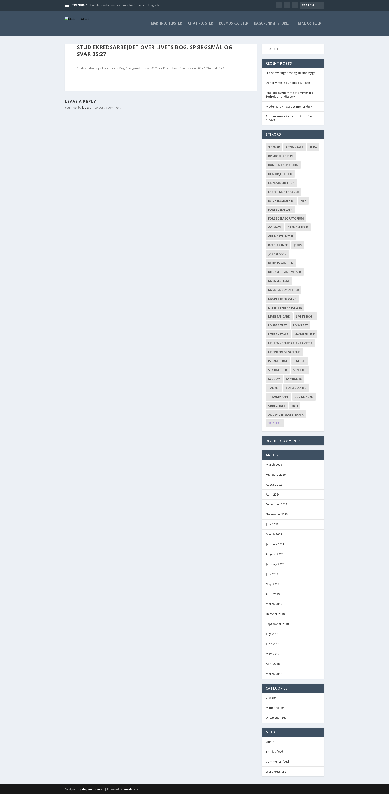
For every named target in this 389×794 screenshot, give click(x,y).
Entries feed (274, 752)
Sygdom (274, 379)
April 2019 (273, 594)
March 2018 (274, 674)
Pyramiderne (278, 361)
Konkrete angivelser (284, 272)
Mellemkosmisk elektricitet (290, 343)
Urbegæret (276, 405)
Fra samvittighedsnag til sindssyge (290, 73)
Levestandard (279, 316)
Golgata (275, 227)
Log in (270, 742)
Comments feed (277, 761)
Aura (313, 147)
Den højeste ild (280, 174)
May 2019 (272, 584)
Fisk (303, 200)
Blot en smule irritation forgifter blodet (289, 118)
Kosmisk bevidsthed (283, 290)
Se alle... (275, 423)
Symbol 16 (294, 379)
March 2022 (274, 534)
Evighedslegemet (281, 200)
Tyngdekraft (278, 397)
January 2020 (275, 564)
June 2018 (272, 644)
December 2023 (276, 504)
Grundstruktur (281, 236)
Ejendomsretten (281, 183)
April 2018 (273, 664)
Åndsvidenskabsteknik (286, 414)
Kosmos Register (233, 24)
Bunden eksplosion (283, 165)
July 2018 (272, 634)
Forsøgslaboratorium (286, 218)
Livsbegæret (277, 325)
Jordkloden (277, 254)
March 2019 (274, 604)
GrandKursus (297, 227)
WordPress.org (276, 771)
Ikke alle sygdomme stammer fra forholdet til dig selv (124, 5)
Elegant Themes (93, 789)
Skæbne (299, 361)
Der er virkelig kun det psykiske (288, 83)
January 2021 (275, 544)
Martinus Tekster (166, 24)
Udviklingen (304, 397)
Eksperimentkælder (283, 192)
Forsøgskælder (280, 209)
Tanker (274, 388)
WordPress (130, 789)
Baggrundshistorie (271, 24)
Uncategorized (276, 717)
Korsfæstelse (279, 281)
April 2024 (273, 494)
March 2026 (274, 464)
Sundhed (300, 370)
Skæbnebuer (277, 370)
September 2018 (277, 624)
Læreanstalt (278, 334)
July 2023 (272, 524)
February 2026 (276, 474)
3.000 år (274, 147)
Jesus (298, 245)
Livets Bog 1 (305, 316)
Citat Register (200, 24)
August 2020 (274, 554)
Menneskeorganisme (284, 352)
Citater (271, 698)
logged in (88, 107)
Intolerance (278, 245)
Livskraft (300, 325)
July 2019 (272, 574)
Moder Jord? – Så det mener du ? (289, 106)
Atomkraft (295, 147)
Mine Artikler (309, 24)
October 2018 (275, 614)
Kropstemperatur (282, 299)
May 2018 (272, 654)
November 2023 (277, 514)
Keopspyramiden (280, 263)
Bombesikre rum (280, 156)
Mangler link (304, 334)
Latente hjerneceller (285, 307)
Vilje (294, 405)
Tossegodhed (296, 388)
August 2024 (274, 484)
